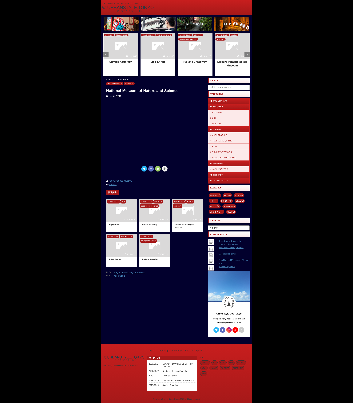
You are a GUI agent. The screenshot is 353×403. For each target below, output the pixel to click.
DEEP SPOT (218, 175)
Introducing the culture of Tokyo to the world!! (120, 365)
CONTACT (200, 351)
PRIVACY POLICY (175, 351)
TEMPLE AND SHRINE (222, 141)
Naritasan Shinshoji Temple (231, 247)
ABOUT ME (161, 351)
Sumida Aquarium (120, 61)
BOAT (239, 195)
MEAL (240, 201)
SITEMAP (189, 351)
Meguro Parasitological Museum (129, 272)
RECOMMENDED (116, 181)
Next (247, 54)
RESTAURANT (218, 163)
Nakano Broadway (195, 61)
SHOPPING (216, 212)
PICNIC (215, 206)
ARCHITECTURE (219, 135)
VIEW (231, 212)
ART (227, 195)
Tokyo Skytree (115, 259)
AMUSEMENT (218, 107)
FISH (213, 201)
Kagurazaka (119, 276)
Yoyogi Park (114, 224)
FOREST (226, 201)
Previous (106, 54)
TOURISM (217, 129)
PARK (214, 146)
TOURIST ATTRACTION (222, 152)
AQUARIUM (217, 112)
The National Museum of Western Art (178, 380)
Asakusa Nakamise (150, 259)
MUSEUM (128, 181)
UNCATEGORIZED (220, 181)
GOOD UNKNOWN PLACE (224, 157)
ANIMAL (215, 195)
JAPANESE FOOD (220, 169)
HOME (151, 351)
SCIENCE (113, 185)
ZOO (214, 118)
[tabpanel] (120, 54)
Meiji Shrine (157, 61)
